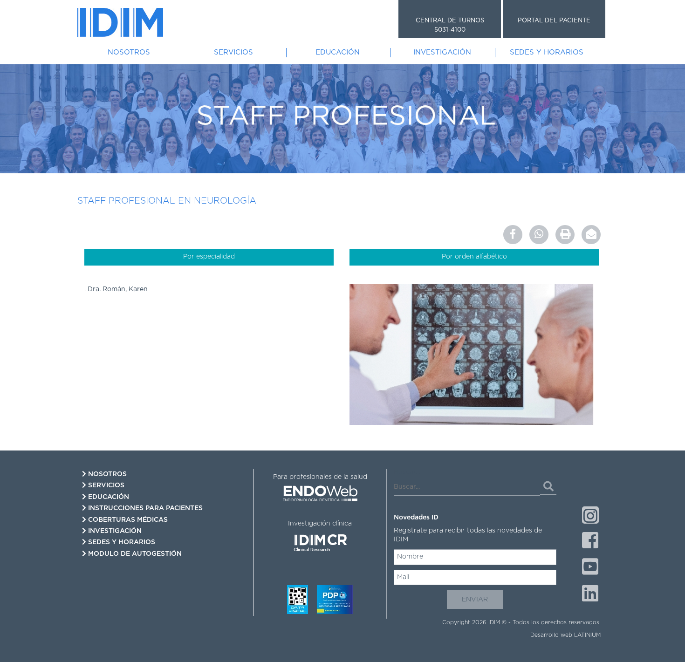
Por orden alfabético (474, 256)
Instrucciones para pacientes (144, 508)
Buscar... (407, 472)
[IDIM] (120, 22)
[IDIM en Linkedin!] (590, 594)
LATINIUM (587, 635)
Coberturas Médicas (127, 520)
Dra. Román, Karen (118, 289)
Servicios (233, 52)
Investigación (442, 52)
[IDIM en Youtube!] (590, 568)
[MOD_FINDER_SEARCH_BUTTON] (548, 486)
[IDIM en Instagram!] (590, 515)
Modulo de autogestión (134, 554)
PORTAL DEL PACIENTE (554, 21)
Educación (337, 52)
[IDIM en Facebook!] (590, 541)
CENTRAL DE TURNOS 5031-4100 (450, 25)
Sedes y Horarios (546, 52)
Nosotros (129, 52)
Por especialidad (209, 256)
